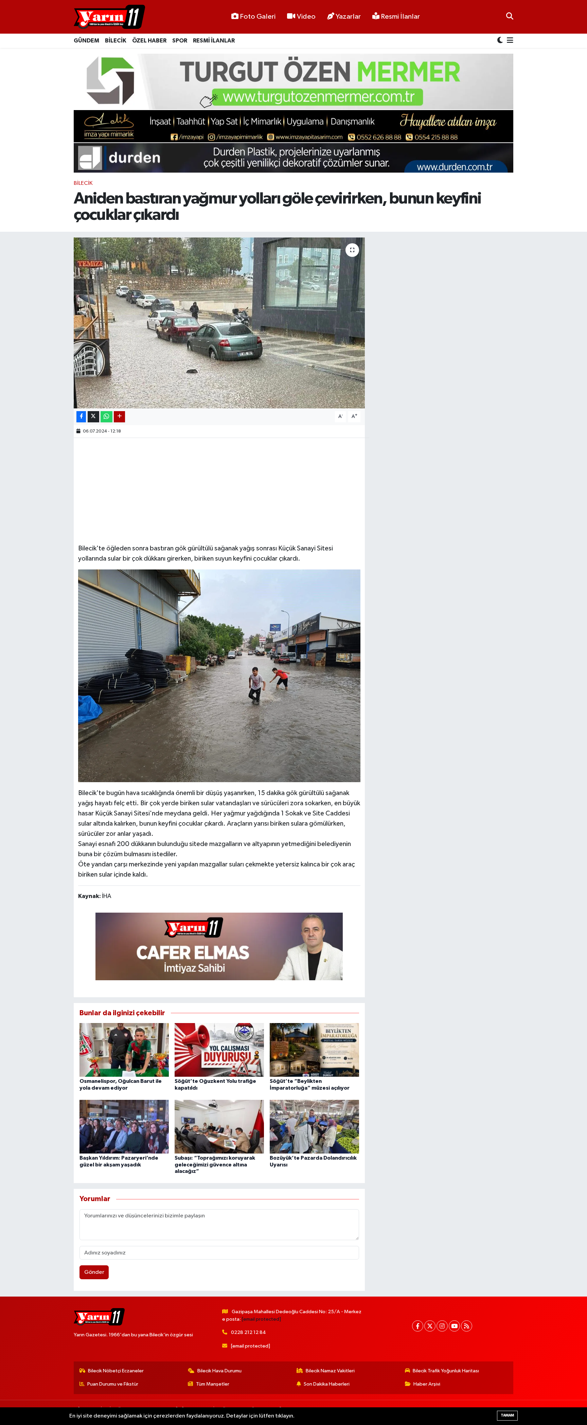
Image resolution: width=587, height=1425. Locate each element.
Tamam (507, 1415)
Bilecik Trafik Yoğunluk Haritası (446, 1370)
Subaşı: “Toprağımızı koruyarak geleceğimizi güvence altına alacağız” (215, 1164)
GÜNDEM (86, 40)
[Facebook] (417, 1326)
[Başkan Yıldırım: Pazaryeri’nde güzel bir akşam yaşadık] (124, 1126)
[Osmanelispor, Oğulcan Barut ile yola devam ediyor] (124, 1050)
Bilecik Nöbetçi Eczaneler (116, 1370)
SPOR (179, 40)
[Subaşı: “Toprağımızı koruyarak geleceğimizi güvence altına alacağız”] (219, 1126)
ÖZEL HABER (149, 40)
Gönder (94, 1272)
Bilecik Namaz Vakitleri (330, 1370)
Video (306, 16)
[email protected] (261, 1319)
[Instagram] (442, 1326)
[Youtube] (454, 1326)
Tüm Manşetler (212, 1384)
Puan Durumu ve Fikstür (112, 1384)
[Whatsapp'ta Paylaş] (106, 416)
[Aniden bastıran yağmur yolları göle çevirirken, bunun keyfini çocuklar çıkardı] (219, 323)
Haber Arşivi (426, 1384)
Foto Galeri (257, 16)
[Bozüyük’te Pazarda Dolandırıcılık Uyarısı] (314, 1126)
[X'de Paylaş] (93, 416)
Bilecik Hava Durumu (219, 1370)
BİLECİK (115, 40)
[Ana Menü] (509, 41)
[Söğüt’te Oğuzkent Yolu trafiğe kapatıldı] (219, 1050)
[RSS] (466, 1326)
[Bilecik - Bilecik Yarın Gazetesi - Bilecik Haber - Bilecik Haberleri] (109, 17)
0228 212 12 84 (248, 1332)
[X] (429, 1326)
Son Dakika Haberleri (327, 1384)
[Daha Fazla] (119, 416)
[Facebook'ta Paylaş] (81, 416)
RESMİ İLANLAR (214, 40)
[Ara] (509, 17)
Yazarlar (348, 16)
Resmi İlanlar (399, 16)
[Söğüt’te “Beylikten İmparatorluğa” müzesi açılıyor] (314, 1050)
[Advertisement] (219, 490)
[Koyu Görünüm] (500, 41)
